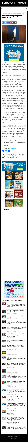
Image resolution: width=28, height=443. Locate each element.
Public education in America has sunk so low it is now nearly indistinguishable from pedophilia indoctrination (16, 328)
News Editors (10, 20)
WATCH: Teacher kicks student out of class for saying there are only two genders (16, 316)
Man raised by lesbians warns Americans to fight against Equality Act (16, 311)
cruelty (18, 154)
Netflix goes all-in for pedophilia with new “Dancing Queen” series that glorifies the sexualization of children (16, 364)
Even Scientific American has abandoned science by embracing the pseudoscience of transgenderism (16, 412)
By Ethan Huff (13, 349)
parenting (7, 157)
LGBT (3, 157)
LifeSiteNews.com (19, 75)
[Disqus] (14, 228)
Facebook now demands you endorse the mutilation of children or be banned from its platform (16, 322)
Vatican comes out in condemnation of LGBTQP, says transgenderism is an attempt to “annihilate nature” (16, 347)
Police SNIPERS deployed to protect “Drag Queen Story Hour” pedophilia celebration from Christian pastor (16, 335)
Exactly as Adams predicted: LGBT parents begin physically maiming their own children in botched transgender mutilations (16, 376)
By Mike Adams (14, 308)
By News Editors (14, 313)
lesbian (22, 156)
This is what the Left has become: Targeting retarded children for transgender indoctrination (16, 398)
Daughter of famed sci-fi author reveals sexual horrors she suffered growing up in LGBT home (16, 358)
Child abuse (13, 154)
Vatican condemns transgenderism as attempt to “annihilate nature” (15, 370)
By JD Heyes (14, 331)
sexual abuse (13, 157)
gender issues (16, 156)
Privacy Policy (14, 438)
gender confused (8, 156)
